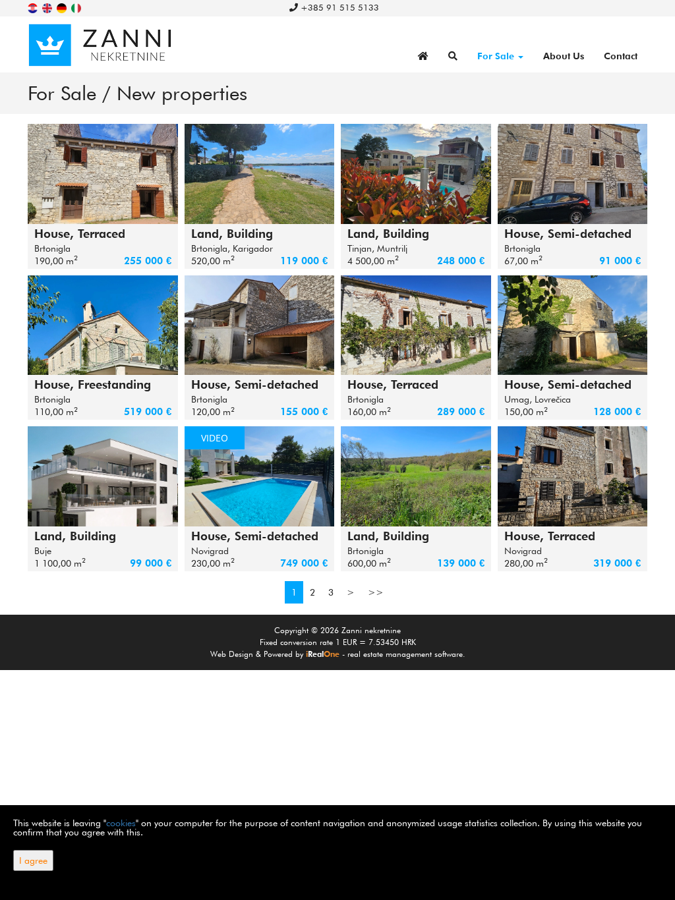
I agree (33, 860)
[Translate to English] (48, 7)
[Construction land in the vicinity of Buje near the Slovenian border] (103, 476)
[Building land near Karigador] (260, 174)
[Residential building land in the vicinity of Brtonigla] (416, 476)
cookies (121, 823)
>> (376, 592)
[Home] (423, 56)
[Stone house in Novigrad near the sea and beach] (573, 476)
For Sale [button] (497, 56)
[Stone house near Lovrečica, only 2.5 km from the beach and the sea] (573, 325)
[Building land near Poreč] (416, 174)
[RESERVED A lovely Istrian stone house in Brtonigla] (260, 325)
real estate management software (405, 654)
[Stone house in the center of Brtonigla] (573, 174)
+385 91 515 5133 (338, 7)
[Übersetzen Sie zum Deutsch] (63, 7)
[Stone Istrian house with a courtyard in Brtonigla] (416, 325)
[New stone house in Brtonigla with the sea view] (103, 325)
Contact (620, 56)
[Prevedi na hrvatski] (34, 7)
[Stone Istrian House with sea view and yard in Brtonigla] (103, 174)
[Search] (452, 56)
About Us (563, 56)
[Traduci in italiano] (77, 7)
